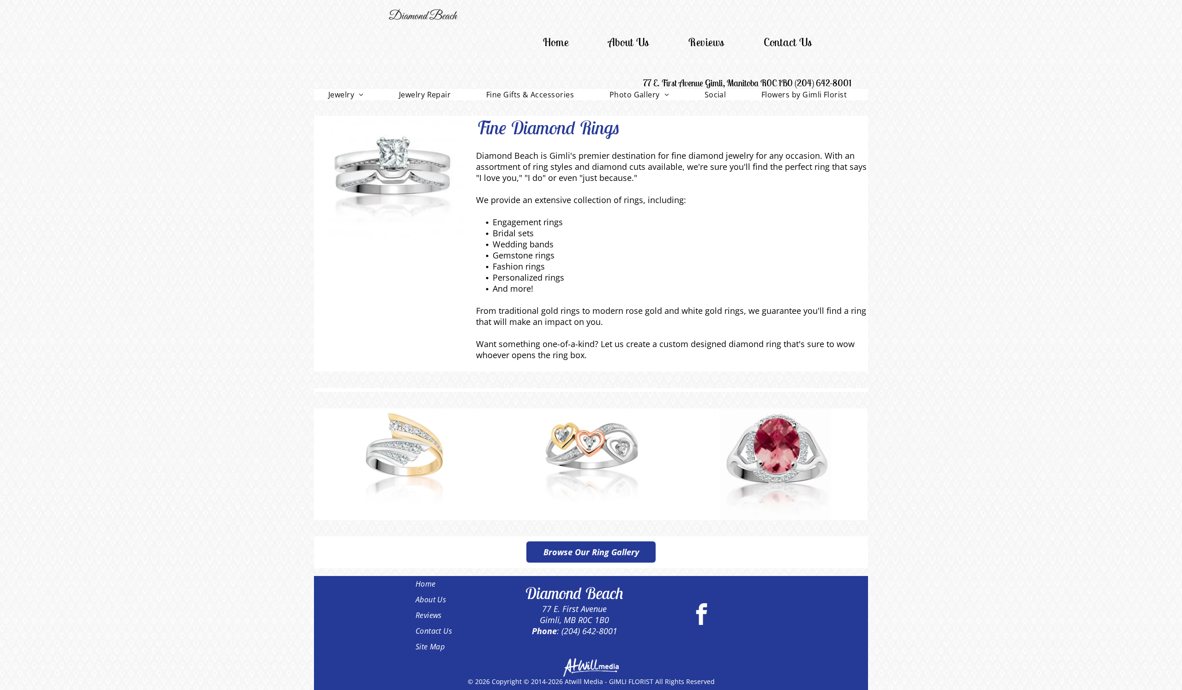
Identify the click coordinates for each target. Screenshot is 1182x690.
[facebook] (701, 615)
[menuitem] (556, 42)
